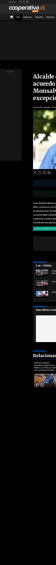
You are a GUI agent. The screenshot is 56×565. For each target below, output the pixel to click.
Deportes (39, 17)
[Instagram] (27, 2)
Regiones (50, 17)
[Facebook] (20, 2)
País (18, 17)
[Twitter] (24, 2)
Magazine (27, 17)
